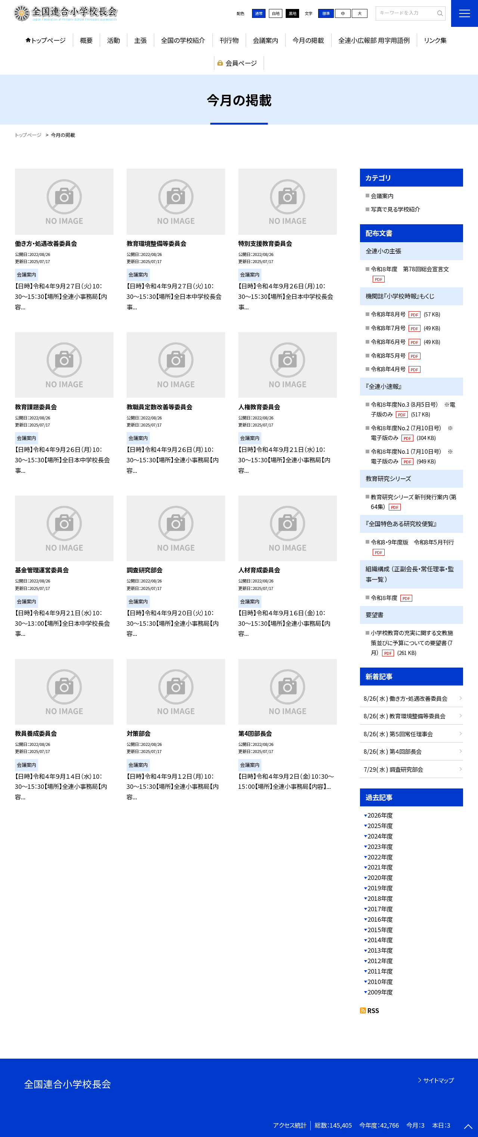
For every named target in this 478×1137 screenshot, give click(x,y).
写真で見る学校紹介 (395, 209)
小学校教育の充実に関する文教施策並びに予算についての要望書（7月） (412, 642)
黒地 (292, 13)
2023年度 (380, 846)
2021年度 (380, 866)
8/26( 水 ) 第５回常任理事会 (398, 734)
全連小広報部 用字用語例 (374, 40)
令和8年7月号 (405, 328)
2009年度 (380, 991)
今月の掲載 (308, 40)
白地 (275, 13)
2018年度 (380, 898)
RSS (373, 1010)
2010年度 (380, 981)
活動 (113, 40)
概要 (86, 40)
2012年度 (380, 960)
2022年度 (380, 856)
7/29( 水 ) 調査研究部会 (393, 769)
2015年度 (380, 929)
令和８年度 (390, 597)
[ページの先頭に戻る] (468, 1127)
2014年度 (380, 939)
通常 (259, 13)
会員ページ (241, 63)
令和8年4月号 (394, 369)
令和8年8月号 (405, 314)
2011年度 (380, 970)
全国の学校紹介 (183, 40)
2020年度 (380, 877)
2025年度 (380, 825)
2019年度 (380, 887)
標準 (326, 13)
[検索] (439, 13)
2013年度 (380, 950)
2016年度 (380, 919)
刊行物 (229, 40)
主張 (140, 40)
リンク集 (435, 40)
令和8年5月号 (394, 355)
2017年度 (380, 908)
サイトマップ (438, 1080)
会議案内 (265, 40)
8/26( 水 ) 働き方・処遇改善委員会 (405, 698)
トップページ (48, 40)
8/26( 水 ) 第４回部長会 (393, 751)
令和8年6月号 (405, 341)
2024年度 (380, 835)
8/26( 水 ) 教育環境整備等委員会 (405, 716)
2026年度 (380, 814)
